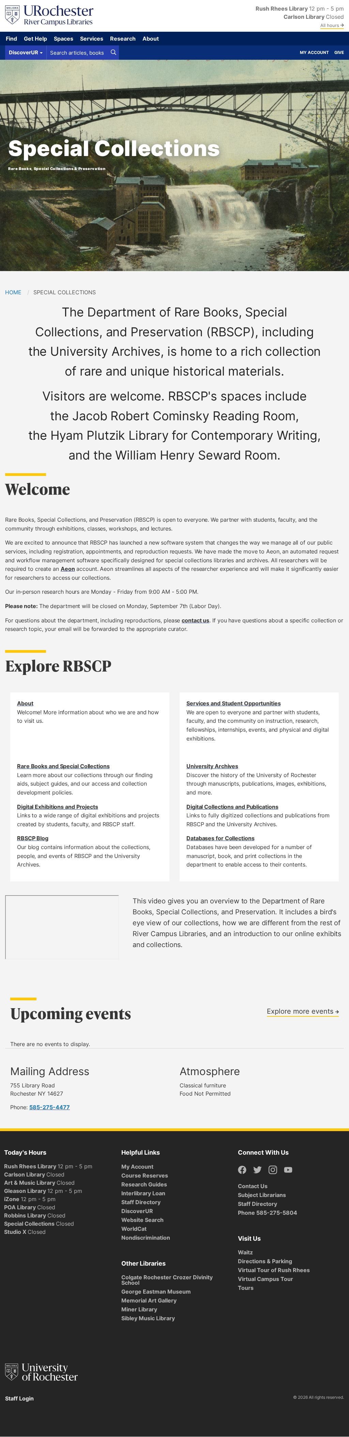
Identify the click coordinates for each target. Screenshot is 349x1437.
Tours (246, 1288)
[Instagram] (273, 1170)
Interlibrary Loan (143, 1193)
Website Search (142, 1220)
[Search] (113, 52)
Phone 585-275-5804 (267, 1212)
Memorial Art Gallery (149, 1300)
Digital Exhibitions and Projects (57, 807)
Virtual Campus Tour (265, 1279)
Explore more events (301, 1011)
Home (13, 292)
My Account (314, 52)
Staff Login (19, 1398)
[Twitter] (257, 1170)
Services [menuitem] (91, 38)
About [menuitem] (150, 38)
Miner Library (139, 1309)
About (25, 703)
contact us (195, 620)
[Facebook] (242, 1170)
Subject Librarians (262, 1195)
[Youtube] (288, 1170)
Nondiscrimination (145, 1237)
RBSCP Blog (32, 838)
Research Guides (144, 1184)
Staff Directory (141, 1202)
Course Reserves (144, 1175)
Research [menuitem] (123, 38)
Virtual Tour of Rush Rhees (274, 1270)
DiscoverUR (137, 1211)
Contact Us (253, 1186)
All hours (330, 25)
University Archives (212, 766)
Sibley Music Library (148, 1318)
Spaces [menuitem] (63, 38)
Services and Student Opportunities (233, 703)
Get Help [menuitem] (35, 38)
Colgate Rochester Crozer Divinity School (167, 1279)
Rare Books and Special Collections (63, 766)
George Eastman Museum (156, 1291)
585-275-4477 (49, 1107)
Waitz (245, 1252)
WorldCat (134, 1228)
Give (339, 52)
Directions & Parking (265, 1261)
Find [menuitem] (11, 38)
